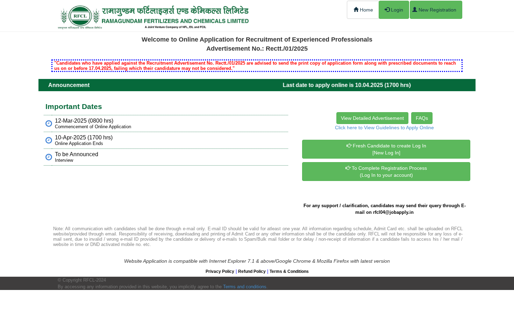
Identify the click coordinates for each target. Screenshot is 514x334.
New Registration (436, 10)
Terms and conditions (244, 286)
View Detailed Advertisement (372, 118)
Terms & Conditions (289, 271)
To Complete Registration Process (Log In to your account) (388, 171)
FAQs (422, 118)
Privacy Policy (220, 271)
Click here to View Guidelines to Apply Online (384, 127)
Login (396, 10)
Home (365, 10)
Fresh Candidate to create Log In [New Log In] (388, 149)
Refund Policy (252, 271)
